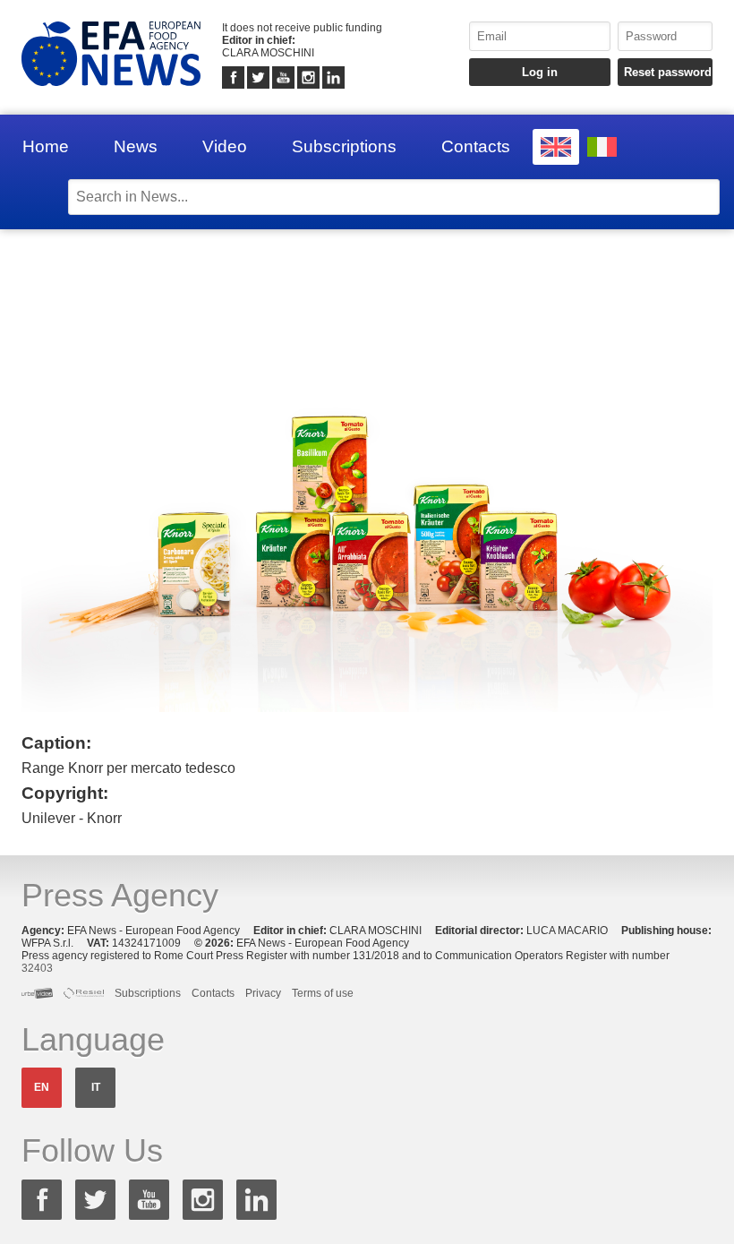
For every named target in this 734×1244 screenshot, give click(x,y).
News (136, 146)
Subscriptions (344, 146)
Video (224, 146)
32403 (37, 968)
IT (95, 1087)
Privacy (263, 993)
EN (41, 1087)
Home (45, 146)
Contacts (475, 146)
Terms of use (323, 993)
